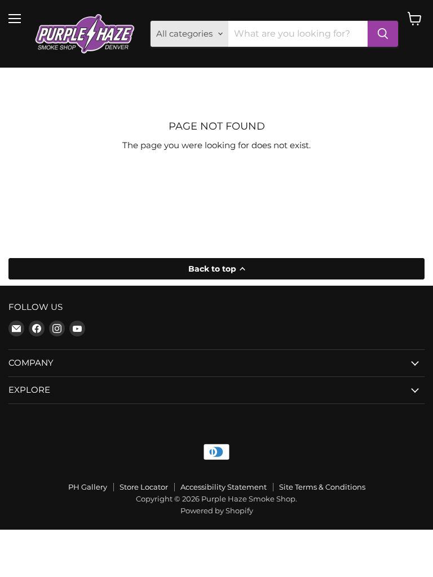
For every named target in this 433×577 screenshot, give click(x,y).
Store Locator (144, 486)
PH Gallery (87, 486)
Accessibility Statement (223, 486)
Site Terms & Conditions (322, 486)
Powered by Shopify (216, 510)
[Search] (383, 34)
